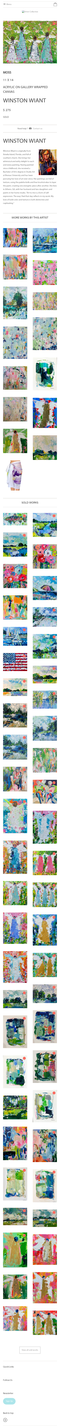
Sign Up (9, 1401)
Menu (9, 4)
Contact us (37, 128)
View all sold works (30, 1350)
